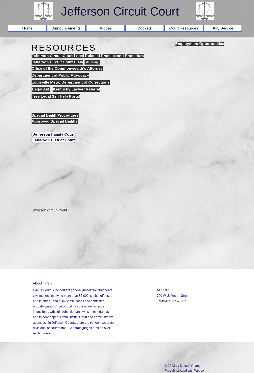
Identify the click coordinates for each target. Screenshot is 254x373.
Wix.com (200, 370)
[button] (144, 28)
